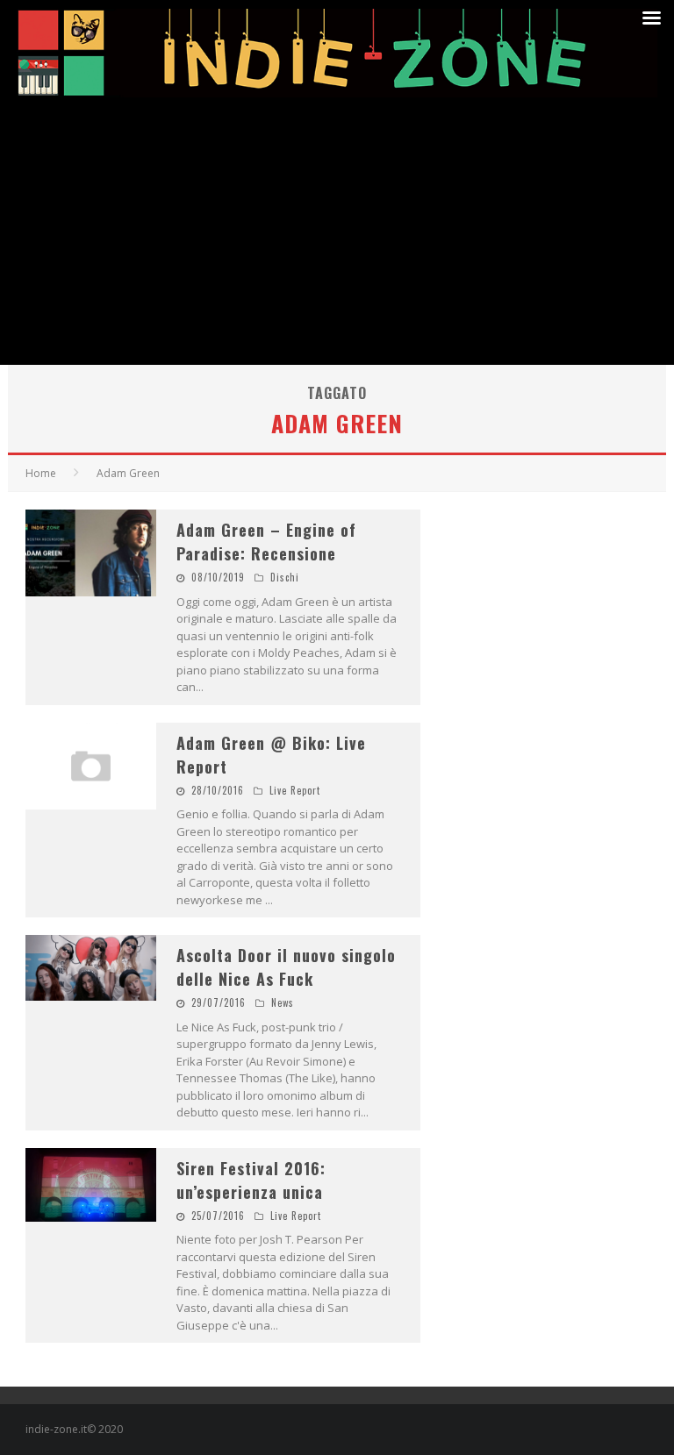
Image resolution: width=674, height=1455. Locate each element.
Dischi (284, 577)
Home (40, 473)
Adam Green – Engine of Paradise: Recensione (266, 541)
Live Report (294, 790)
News (282, 1002)
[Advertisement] (337, 233)
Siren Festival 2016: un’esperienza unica (251, 1180)
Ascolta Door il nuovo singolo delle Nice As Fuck (286, 967)
